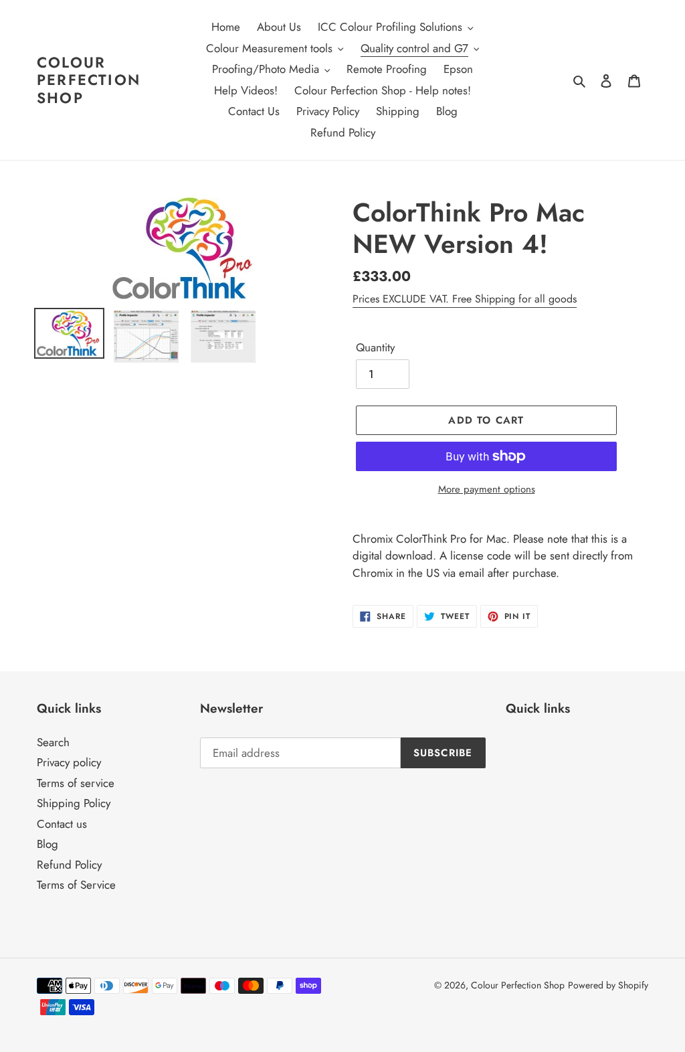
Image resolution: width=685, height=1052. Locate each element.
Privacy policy (69, 762)
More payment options (486, 489)
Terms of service (75, 783)
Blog (47, 844)
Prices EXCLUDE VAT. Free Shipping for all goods (465, 298)
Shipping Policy (73, 803)
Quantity (375, 347)
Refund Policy (69, 865)
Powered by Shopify (608, 985)
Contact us (62, 824)
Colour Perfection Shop (88, 80)
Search (53, 742)
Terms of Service (76, 885)
